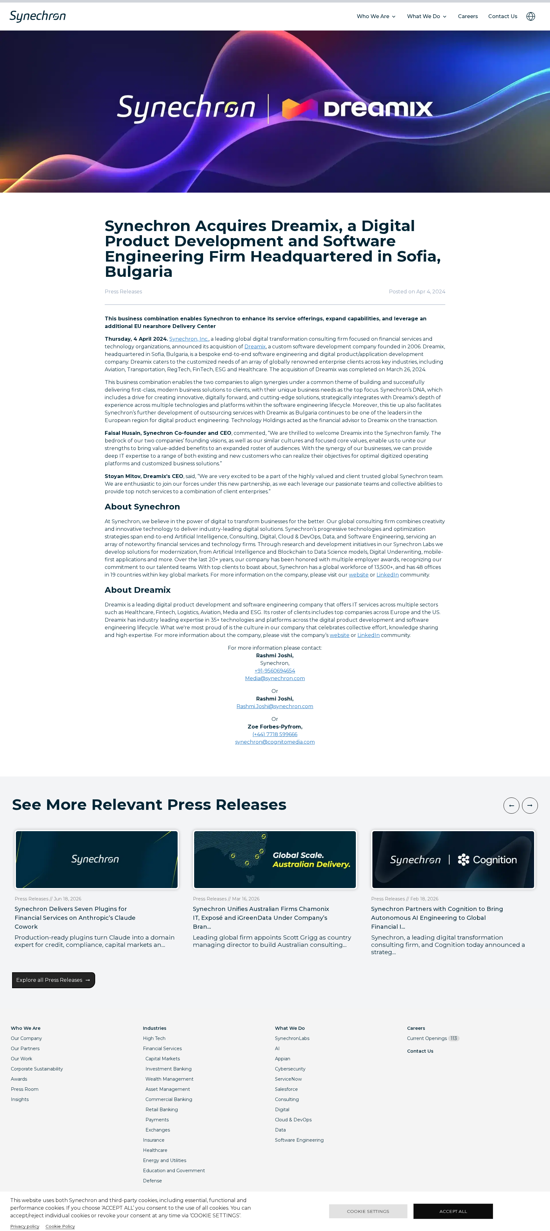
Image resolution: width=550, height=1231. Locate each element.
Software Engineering (299, 1140)
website (359, 575)
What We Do (290, 1028)
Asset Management (167, 1089)
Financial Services (162, 1048)
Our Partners (25, 1048)
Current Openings (432, 1038)
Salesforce (286, 1089)
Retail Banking (161, 1109)
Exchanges (157, 1130)
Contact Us (420, 1051)
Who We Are (25, 1028)
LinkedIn (388, 575)
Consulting (287, 1099)
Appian (282, 1059)
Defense (152, 1181)
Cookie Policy (60, 1226)
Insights (20, 1099)
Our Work (21, 1059)
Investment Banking (168, 1069)
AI (277, 1048)
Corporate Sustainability (37, 1069)
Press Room (25, 1089)
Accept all (453, 1211)
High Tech (154, 1038)
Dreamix (255, 347)
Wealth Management (169, 1079)
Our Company (26, 1038)
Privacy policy (24, 1226)
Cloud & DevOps (293, 1120)
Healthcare (155, 1150)
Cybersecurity (290, 1069)
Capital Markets (162, 1059)
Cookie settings (368, 1211)
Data (280, 1130)
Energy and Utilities (164, 1160)
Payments (157, 1120)
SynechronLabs (292, 1038)
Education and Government (174, 1170)
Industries (154, 1028)
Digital (282, 1109)
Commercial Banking (168, 1099)
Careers (416, 1028)
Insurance (154, 1140)
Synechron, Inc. (188, 339)
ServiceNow (288, 1079)
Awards (19, 1079)
